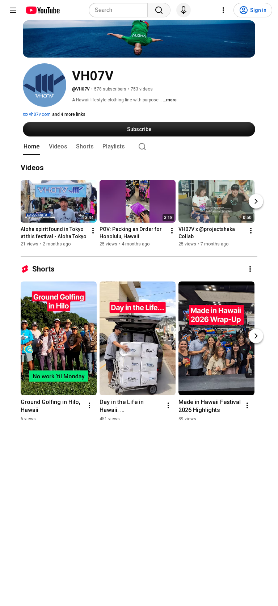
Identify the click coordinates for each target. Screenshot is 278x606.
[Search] (158, 10)
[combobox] (120, 10)
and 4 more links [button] (68, 114)
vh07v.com (39, 114)
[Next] (256, 201)
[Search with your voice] (183, 10)
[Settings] (223, 10)
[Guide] (13, 10)
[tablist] (139, 146)
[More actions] (93, 231)
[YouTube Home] (42, 10)
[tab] (31, 146)
